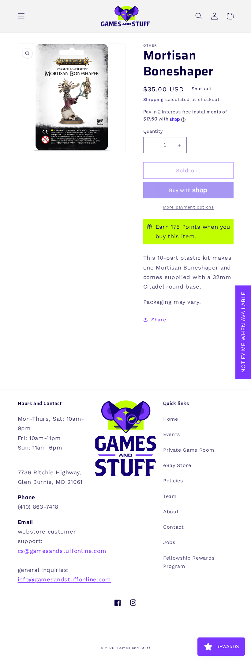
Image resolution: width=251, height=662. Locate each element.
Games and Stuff (134, 648)
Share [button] (158, 320)
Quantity (153, 131)
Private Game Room (188, 450)
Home (170, 419)
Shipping (153, 99)
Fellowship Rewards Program (188, 562)
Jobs (169, 542)
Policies (173, 481)
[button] (21, 16)
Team (170, 496)
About (171, 512)
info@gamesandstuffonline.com (64, 579)
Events (171, 434)
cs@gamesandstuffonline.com (62, 551)
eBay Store (177, 465)
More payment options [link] (188, 207)
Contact (173, 527)
